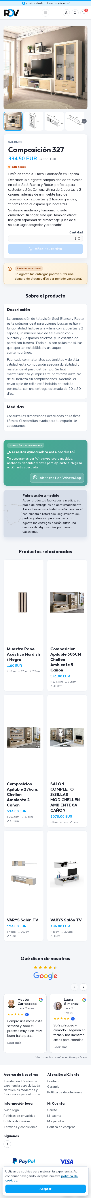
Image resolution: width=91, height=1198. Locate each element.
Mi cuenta (54, 1115)
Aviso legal (12, 1110)
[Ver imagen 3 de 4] (54, 121)
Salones (15, 142)
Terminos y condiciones (20, 1127)
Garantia (53, 1086)
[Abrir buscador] (75, 12)
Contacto (54, 1081)
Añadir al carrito (48, 248)
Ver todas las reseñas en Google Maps (61, 1057)
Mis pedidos (55, 1121)
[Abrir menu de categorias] (45, 13)
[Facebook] (7, 1144)
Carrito (52, 1110)
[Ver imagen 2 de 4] (33, 121)
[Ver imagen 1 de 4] (13, 121)
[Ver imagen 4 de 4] (74, 121)
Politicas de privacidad (19, 1115)
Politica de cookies (17, 1121)
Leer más (14, 1043)
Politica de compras (61, 1127)
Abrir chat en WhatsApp (60, 477)
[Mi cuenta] (66, 12)
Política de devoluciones (64, 1092)
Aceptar (45, 1189)
